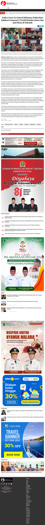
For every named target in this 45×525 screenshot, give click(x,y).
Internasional (28, 502)
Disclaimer (28, 518)
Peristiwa (27, 487)
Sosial (27, 495)
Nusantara (28, 514)
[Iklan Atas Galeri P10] (22, 439)
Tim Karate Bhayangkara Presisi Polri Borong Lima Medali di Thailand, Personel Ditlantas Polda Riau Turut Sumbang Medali (24, 230)
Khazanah (28, 504)
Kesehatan (28, 496)
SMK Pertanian (32, 124)
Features (27, 503)
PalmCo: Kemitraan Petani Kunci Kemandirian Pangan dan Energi (22, 301)
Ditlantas (15, 124)
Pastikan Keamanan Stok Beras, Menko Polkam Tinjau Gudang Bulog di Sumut (25, 417)
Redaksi (27, 523)
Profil (27, 498)
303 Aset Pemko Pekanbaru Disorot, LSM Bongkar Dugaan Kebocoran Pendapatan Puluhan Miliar (21, 146)
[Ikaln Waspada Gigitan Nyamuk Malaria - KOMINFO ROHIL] (22, 347)
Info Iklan (27, 519)
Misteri (27, 507)
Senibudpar (28, 497)
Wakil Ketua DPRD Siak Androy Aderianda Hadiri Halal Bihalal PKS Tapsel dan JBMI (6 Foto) (21, 472)
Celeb (27, 489)
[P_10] (22, 390)
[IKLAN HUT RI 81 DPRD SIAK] (22, 185)
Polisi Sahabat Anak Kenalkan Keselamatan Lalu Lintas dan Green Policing (22, 233)
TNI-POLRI (17, 26)
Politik (27, 480)
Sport (27, 494)
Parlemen (28, 509)
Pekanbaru (39, 124)
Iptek (27, 484)
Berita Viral (28, 515)
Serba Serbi (28, 512)
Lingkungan (28, 486)
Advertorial (28, 499)
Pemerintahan (28, 488)
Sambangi (26, 124)
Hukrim (27, 481)
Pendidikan (28, 485)
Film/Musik (28, 508)
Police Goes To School (9, 124)
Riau (2, 126)
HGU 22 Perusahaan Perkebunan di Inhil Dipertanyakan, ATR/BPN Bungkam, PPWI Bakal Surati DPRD (22, 157)
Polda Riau (21, 124)
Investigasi (28, 513)
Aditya (8, 492)
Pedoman (28, 522)
